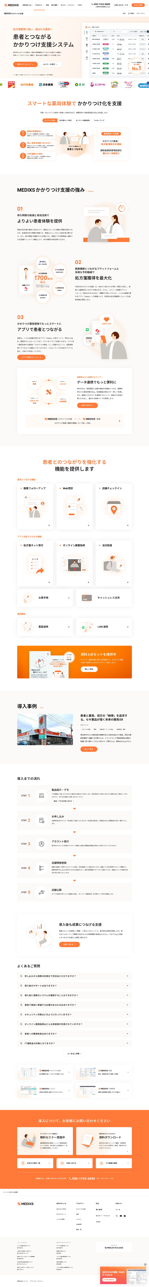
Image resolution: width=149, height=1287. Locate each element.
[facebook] (125, 1216)
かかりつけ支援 (81, 1209)
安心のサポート (61, 1214)
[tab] (49, 120)
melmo (21, 1248)
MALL (59, 1253)
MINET (60, 1264)
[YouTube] (121, 1216)
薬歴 (77, 1214)
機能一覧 (79, 1229)
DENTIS (60, 1258)
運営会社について (22, 1281)
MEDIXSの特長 (61, 1209)
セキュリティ (140, 13)
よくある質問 (61, 1219)
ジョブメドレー (23, 1264)
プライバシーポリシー (37, 1281)
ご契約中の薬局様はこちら (102, 6)
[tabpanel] (74, 144)
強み (124, 13)
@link (59, 1269)
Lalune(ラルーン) (23, 1253)
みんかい (21, 1269)
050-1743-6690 (102, 4)
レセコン (79, 1219)
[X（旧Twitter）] (117, 1216)
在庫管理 (79, 1224)
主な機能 (131, 13)
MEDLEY (21, 1258)
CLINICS (60, 1248)
